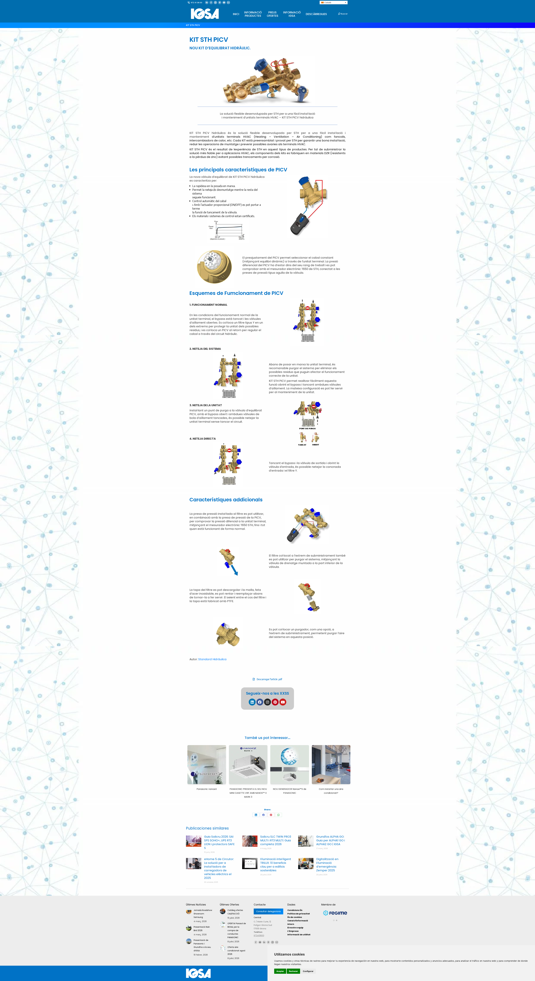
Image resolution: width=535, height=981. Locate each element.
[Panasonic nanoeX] (206, 765)
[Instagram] (267, 702)
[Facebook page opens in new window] (211, 2)
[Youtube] (282, 702)
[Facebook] (259, 702)
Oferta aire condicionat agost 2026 (236, 950)
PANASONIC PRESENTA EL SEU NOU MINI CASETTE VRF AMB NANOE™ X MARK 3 (248, 792)
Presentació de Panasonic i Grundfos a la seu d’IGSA (202, 945)
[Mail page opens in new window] (228, 2)
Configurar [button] (308, 971)
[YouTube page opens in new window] (224, 2)
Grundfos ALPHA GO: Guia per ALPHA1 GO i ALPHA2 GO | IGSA (330, 840)
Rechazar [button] (293, 971)
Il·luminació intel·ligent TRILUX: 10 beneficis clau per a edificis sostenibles (275, 864)
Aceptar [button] (280, 971)
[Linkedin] (252, 702)
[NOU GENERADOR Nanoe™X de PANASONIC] (289, 765)
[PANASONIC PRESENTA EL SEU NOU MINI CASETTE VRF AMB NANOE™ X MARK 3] (248, 765)
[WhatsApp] (278, 815)
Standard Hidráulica (212, 659)
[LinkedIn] (255, 815)
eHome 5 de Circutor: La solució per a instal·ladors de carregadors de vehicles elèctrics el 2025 (219, 868)
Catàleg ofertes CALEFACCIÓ (235, 912)
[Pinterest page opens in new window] (220, 2)
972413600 (259, 935)
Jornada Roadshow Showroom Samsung (203, 914)
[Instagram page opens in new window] (215, 2)
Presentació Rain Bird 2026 (202, 929)
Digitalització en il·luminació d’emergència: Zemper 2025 (327, 864)
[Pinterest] (275, 702)
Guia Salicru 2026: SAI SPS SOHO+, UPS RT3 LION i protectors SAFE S (219, 842)
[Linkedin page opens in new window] (207, 2)
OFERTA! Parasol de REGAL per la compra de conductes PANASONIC (237, 930)
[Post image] (193, 841)
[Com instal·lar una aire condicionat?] (331, 765)
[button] (334, 920)
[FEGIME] (335, 916)
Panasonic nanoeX (207, 789)
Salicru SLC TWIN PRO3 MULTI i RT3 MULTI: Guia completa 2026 (275, 840)
